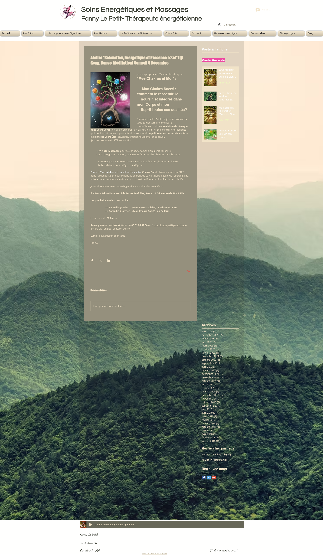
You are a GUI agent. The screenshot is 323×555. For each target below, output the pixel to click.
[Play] (90, 524)
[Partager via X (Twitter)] (100, 260)
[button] (32, 33)
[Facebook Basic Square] (204, 477)
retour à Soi (220, 459)
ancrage (206, 454)
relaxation (207, 459)
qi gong (227, 454)
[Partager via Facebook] (92, 260)
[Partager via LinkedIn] (108, 260)
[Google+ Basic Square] (214, 477)
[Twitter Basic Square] (209, 477)
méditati (216, 454)
